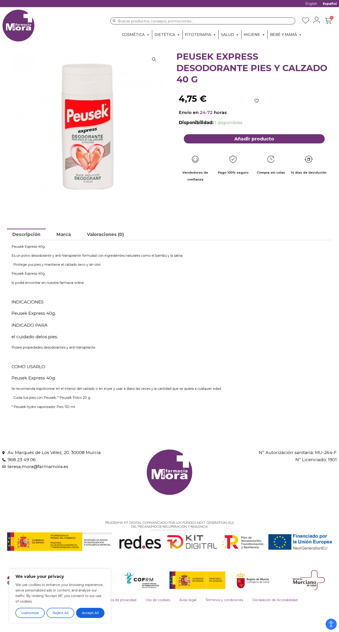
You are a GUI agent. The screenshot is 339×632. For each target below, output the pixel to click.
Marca (63, 234)
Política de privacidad (119, 600)
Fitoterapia (198, 34)
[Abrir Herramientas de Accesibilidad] (331, 624)
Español (330, 4)
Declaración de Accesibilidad (274, 600)
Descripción (26, 234)
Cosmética (133, 34)
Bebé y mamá (283, 34)
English (311, 4)
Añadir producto (254, 139)
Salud (227, 34)
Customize (30, 613)
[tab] (26, 234)
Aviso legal (187, 600)
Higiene (252, 34)
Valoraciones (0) (105, 234)
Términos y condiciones (224, 600)
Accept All (90, 613)
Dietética (165, 34)
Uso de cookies (158, 600)
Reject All (60, 613)
